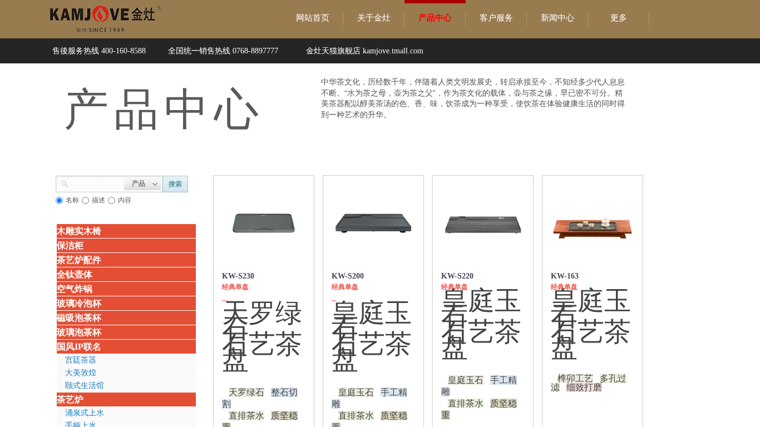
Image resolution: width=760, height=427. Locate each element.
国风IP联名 (79, 346)
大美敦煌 (80, 373)
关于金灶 (374, 17)
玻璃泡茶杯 (79, 332)
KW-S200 (348, 276)
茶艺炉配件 (79, 260)
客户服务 (496, 17)
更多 (618, 17)
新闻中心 (557, 17)
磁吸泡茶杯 (79, 317)
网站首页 (312, 17)
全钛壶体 (74, 274)
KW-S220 (457, 276)
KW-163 (565, 276)
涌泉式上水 (84, 413)
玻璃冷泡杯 (79, 303)
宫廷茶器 (80, 360)
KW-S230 (238, 276)
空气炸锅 (74, 289)
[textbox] (97, 183)
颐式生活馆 (84, 385)
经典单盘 (235, 287)
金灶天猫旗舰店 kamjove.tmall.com (364, 51)
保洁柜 (70, 245)
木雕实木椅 (79, 231)
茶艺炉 (70, 399)
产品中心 (435, 17)
